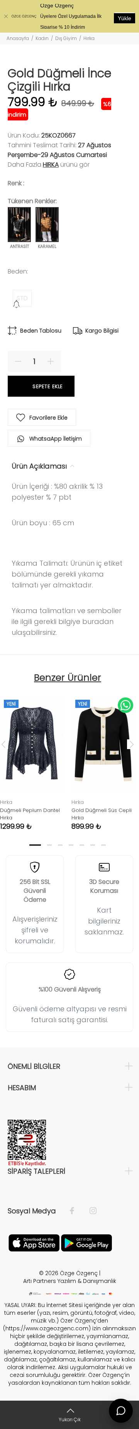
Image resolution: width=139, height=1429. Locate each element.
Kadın (42, 38)
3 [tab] (60, 845)
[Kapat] (5, 16)
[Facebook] (76, 1211)
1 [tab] (35, 845)
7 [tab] (103, 845)
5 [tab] (82, 845)
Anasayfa (18, 38)
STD (22, 298)
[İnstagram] (89, 1211)
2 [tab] (49, 845)
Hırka (89, 38)
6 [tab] (92, 845)
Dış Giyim (66, 38)
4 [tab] (71, 845)
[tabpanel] (103, 757)
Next (131, 744)
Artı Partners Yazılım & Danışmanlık (69, 1281)
